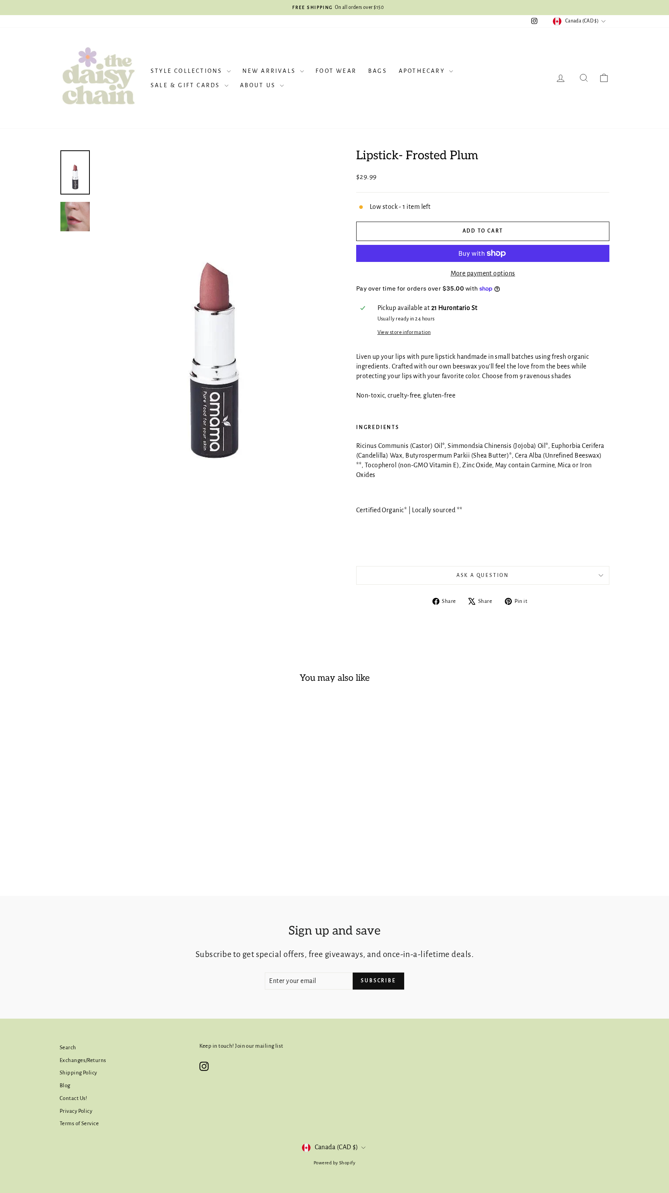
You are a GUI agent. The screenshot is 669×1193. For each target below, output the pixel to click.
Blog (65, 1085)
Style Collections (188, 71)
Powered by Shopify (334, 1162)
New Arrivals (270, 71)
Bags (377, 71)
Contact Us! (73, 1098)
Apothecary (423, 71)
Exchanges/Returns (83, 1060)
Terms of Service (79, 1123)
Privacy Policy (76, 1111)
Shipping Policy (78, 1073)
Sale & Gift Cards (187, 85)
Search (68, 1047)
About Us (259, 85)
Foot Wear (336, 71)
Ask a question (482, 575)
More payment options (483, 273)
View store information (404, 332)
